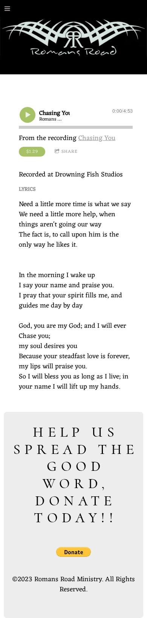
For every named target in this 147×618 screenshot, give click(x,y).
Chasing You (96, 138)
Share (69, 152)
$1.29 (32, 152)
